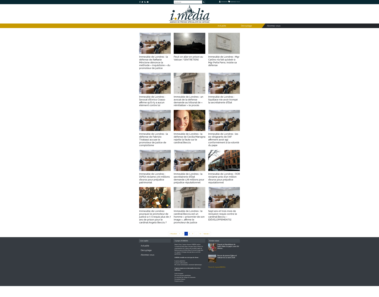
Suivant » (207, 234)
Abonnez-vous (273, 26)
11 (200, 234)
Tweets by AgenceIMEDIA (217, 267)
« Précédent (173, 234)
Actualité (222, 26)
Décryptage (246, 26)
